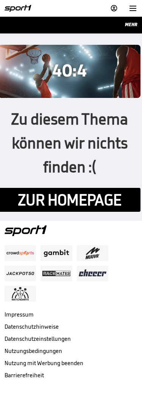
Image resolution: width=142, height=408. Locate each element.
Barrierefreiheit (24, 375)
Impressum (19, 314)
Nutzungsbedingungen (33, 350)
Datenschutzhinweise (32, 326)
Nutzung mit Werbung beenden (44, 363)
